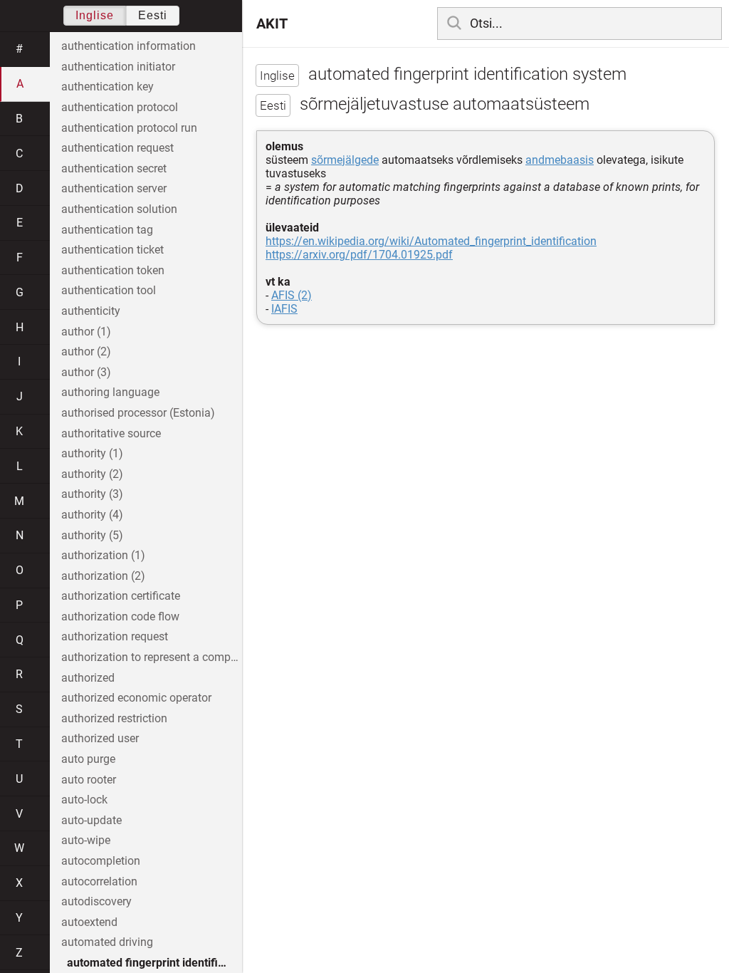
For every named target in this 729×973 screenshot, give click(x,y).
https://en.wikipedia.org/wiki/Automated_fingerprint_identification (431, 241)
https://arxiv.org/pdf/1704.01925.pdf (359, 254)
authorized (88, 678)
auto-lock (84, 799)
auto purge (88, 759)
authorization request (114, 636)
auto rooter (88, 779)
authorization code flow (120, 616)
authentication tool (108, 290)
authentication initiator (118, 66)
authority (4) (92, 514)
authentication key (107, 86)
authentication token (112, 270)
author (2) (86, 351)
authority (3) (92, 494)
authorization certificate (120, 596)
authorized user (100, 738)
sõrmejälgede (345, 160)
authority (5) (92, 535)
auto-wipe (85, 840)
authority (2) (92, 474)
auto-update (91, 820)
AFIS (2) (291, 295)
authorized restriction (114, 718)
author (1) (86, 331)
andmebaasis (559, 160)
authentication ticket (112, 249)
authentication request (117, 148)
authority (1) (92, 453)
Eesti (152, 15)
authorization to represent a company (151, 657)
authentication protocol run (129, 128)
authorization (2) (103, 576)
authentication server (114, 188)
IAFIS (284, 309)
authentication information (128, 46)
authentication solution (119, 209)
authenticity (90, 311)
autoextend (89, 922)
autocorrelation (99, 881)
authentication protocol (119, 107)
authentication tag (107, 229)
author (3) (86, 372)
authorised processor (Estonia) (138, 413)
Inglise (94, 15)
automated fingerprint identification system (154, 962)
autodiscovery (96, 901)
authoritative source (111, 433)
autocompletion (100, 861)
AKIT (272, 23)
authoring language (110, 392)
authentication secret (114, 168)
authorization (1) (103, 555)
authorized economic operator (136, 697)
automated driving (107, 942)
